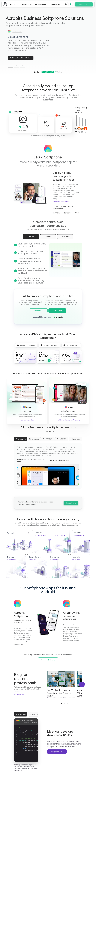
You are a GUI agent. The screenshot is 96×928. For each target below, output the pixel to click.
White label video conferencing (69, 420)
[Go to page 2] (64, 703)
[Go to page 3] (67, 703)
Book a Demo (71, 503)
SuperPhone (65, 237)
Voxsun (48, 237)
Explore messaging (27, 420)
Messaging (27, 411)
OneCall (31, 237)
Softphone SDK (57, 751)
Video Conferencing (69, 411)
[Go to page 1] (61, 703)
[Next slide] (82, 684)
